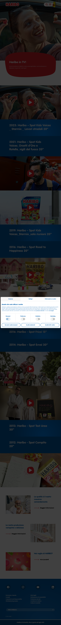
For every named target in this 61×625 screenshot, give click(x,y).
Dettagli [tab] (30, 299)
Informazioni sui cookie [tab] (50, 299)
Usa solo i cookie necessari (11, 325)
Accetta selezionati (30, 325)
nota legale (51, 310)
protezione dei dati (40, 310)
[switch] (23, 319)
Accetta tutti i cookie (50, 325)
